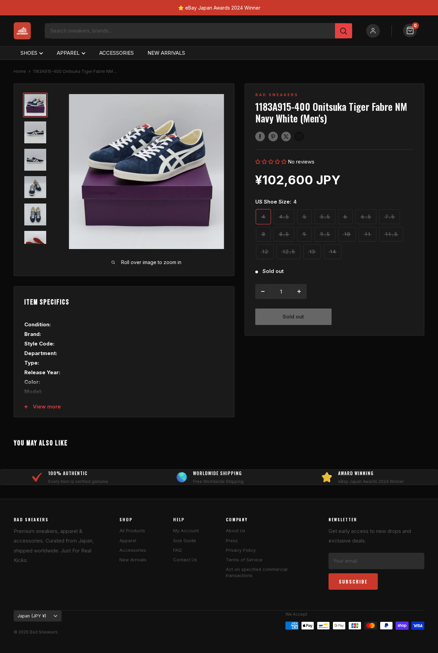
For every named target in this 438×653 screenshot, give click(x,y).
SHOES (29, 53)
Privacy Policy (241, 550)
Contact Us (185, 559)
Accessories (132, 550)
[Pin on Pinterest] (273, 136)
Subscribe (353, 581)
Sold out (293, 316)
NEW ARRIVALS (166, 53)
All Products (132, 530)
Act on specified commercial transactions (256, 572)
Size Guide (184, 540)
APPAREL (68, 53)
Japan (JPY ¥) (31, 615)
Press (232, 540)
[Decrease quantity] (263, 291)
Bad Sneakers (276, 94)
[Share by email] (299, 136)
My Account (186, 530)
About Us (235, 530)
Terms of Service (244, 559)
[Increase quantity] (299, 291)
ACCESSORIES (116, 53)
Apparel (127, 540)
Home (20, 71)
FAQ (177, 550)
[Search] (343, 30)
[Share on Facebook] (260, 136)
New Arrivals (132, 559)
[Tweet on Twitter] (286, 136)
